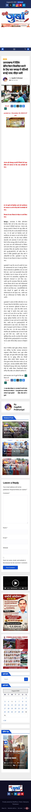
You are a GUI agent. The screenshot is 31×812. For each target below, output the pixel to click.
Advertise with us (12, 808)
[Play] (5, 588)
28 (19, 712)
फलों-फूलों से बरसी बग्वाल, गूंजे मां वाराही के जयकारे (15, 465)
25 (8, 712)
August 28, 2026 (11, 762)
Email (5, 538)
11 (8, 705)
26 (12, 712)
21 (19, 708)
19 (12, 708)
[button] (25, 49)
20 (15, 708)
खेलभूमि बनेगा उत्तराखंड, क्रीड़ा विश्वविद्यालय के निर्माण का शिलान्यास (14, 448)
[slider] (14, 588)
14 (19, 705)
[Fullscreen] (26, 588)
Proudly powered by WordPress (10, 802)
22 (22, 708)
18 (8, 708)
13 (15, 705)
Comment (6, 493)
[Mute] (23, 588)
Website (5, 548)
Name (5, 527)
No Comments (20, 765)
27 (15, 712)
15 (22, 705)
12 (12, 705)
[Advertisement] (15, 36)
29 (22, 712)
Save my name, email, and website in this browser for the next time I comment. (15, 562)
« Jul (4, 720)
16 (26, 705)
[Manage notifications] (27, 808)
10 (5, 705)
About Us (4, 808)
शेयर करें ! (7, 106)
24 (5, 712)
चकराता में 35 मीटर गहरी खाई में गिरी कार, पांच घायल (15, 429)
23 (26, 708)
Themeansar (15, 804)
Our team (20, 808)
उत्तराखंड (5, 59)
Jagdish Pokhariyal (16, 78)
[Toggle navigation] (14, 49)
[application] (15, 583)
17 (5, 708)
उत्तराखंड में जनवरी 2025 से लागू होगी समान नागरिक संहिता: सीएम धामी (21, 391)
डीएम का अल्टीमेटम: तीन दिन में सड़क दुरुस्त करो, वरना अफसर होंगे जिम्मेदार (15, 758)
